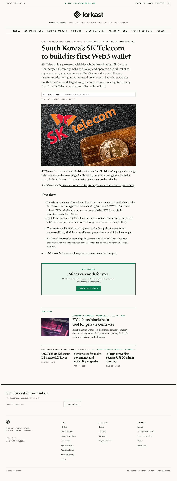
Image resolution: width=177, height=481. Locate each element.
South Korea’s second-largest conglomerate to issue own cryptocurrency (97, 185)
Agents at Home (118, 31)
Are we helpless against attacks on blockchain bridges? (89, 253)
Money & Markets (57, 31)
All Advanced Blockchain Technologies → (114, 349)
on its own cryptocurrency (69, 243)
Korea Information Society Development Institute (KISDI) (96, 222)
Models (16, 31)
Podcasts (140, 3)
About (140, 441)
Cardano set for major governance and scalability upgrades (87, 357)
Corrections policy (145, 436)
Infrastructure (34, 31)
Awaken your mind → (88, 288)
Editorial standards (146, 432)
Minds (140, 427)
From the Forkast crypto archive (59, 99)
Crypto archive (105, 441)
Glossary (102, 432)
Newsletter (142, 445)
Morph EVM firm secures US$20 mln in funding (120, 357)
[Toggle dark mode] (169, 3)
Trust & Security (142, 31)
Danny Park (53, 94)
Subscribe (160, 3)
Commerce (76, 31)
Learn (150, 3)
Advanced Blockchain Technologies (67, 42)
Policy (161, 31)
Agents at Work (95, 31)
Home (43, 42)
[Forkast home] (88, 14)
